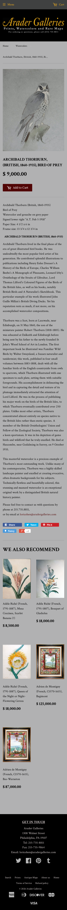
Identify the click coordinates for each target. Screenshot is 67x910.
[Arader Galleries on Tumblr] (48, 862)
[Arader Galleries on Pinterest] (38, 862)
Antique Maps (31, 877)
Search (8, 877)
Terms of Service (24, 883)
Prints (18, 877)
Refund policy (41, 883)
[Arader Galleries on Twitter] (18, 862)
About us (45, 877)
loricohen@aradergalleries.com (38, 514)
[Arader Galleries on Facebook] (28, 862)
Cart (61, 5)
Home (5, 46)
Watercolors (21, 46)
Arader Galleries (34, 888)
